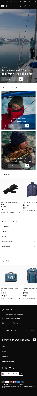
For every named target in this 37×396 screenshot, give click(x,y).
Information (4, 356)
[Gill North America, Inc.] (4, 6)
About (3, 346)
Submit (36, 339)
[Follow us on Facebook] (2, 368)
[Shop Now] (18, 110)
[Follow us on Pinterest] (10, 368)
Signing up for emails (7, 361)
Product (3, 351)
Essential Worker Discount (23, 1)
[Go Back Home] (18, 46)
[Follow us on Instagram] (6, 368)
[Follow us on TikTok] (14, 368)
